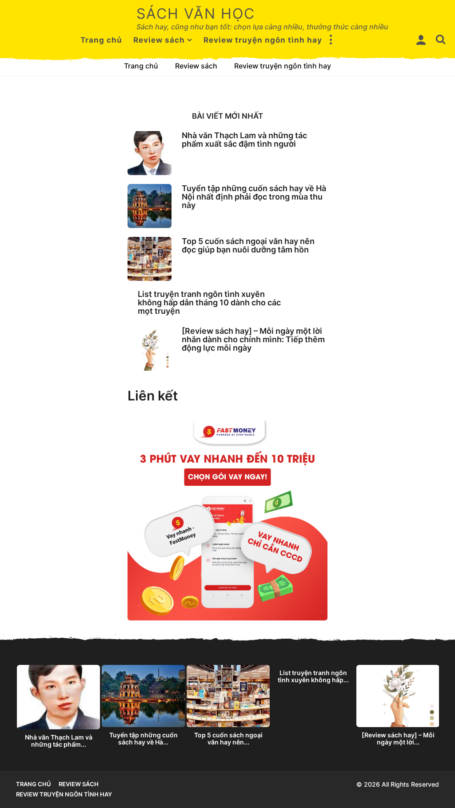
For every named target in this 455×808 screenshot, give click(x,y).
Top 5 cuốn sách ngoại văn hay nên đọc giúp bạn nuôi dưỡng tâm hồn (248, 245)
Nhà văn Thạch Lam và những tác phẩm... (58, 740)
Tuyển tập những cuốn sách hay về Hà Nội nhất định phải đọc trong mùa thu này (254, 197)
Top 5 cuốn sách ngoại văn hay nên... (228, 738)
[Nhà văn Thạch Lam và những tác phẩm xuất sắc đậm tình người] (150, 153)
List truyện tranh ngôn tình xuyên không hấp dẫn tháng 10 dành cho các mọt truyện (209, 302)
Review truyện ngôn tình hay (263, 40)
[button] (331, 40)
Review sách (159, 40)
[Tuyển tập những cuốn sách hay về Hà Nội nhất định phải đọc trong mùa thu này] (150, 206)
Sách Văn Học (195, 13)
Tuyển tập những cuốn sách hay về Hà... (143, 738)
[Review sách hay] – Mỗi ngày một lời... (398, 738)
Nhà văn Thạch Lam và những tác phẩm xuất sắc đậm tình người (244, 139)
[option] (58, 708)
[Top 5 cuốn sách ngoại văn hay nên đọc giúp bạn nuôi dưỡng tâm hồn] (150, 259)
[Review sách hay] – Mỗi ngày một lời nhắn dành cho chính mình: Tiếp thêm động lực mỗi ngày (253, 339)
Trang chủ (101, 40)
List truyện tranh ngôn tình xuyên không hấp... (313, 676)
